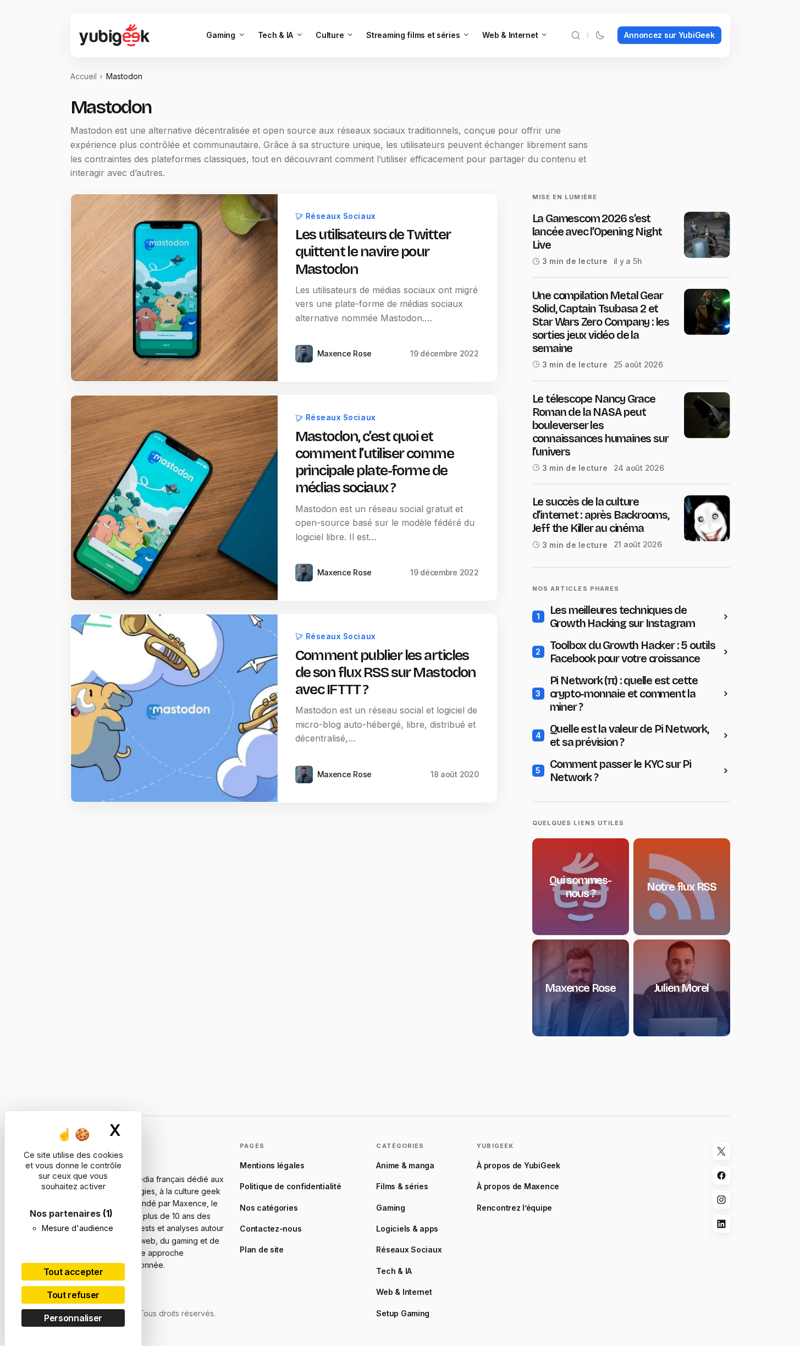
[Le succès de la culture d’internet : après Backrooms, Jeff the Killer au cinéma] (707, 518)
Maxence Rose (580, 988)
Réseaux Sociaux (341, 216)
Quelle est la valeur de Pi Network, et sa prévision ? (629, 735)
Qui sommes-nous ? (580, 886)
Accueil (83, 76)
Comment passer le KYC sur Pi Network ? (620, 770)
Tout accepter (73, 1271)
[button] (576, 35)
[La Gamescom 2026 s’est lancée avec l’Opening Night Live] (707, 235)
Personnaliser (73, 1317)
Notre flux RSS (681, 886)
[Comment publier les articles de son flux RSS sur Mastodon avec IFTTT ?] (174, 708)
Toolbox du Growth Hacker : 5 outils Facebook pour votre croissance (632, 652)
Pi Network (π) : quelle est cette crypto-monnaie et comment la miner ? (624, 693)
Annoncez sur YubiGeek (669, 35)
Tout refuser (73, 1294)
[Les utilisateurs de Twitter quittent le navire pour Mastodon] (174, 288)
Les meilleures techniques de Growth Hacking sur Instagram (622, 616)
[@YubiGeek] (721, 1151)
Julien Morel (681, 988)
